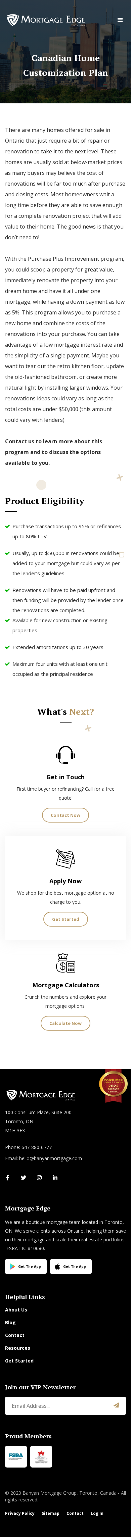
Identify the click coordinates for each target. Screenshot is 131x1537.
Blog (10, 1322)
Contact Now (65, 815)
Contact (15, 1335)
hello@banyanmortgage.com (50, 1158)
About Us (16, 1309)
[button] (120, 20)
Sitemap (50, 1513)
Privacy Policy (20, 1513)
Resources (17, 1348)
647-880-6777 (36, 1147)
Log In (97, 1513)
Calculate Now (65, 1023)
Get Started (65, 919)
